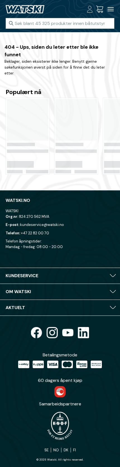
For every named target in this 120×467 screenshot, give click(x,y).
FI (74, 450)
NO (56, 450)
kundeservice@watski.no (42, 224)
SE (46, 450)
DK (66, 450)
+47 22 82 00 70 (35, 233)
